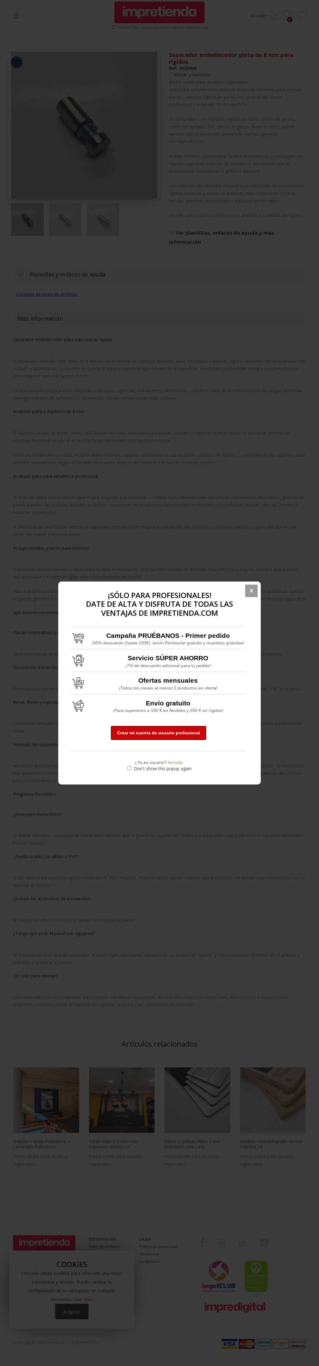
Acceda (175, 762)
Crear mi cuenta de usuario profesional (158, 732)
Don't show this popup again (163, 768)
